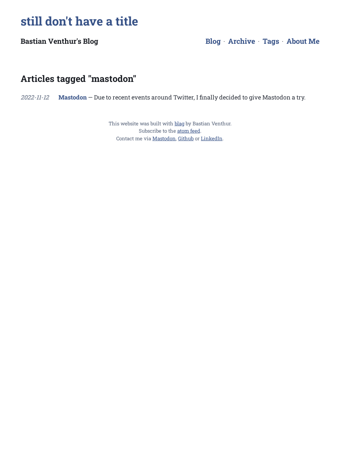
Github (186, 138)
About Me (303, 41)
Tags (271, 41)
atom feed (188, 130)
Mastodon (72, 97)
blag (179, 123)
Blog (213, 41)
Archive (241, 41)
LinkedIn (211, 138)
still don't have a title (79, 21)
